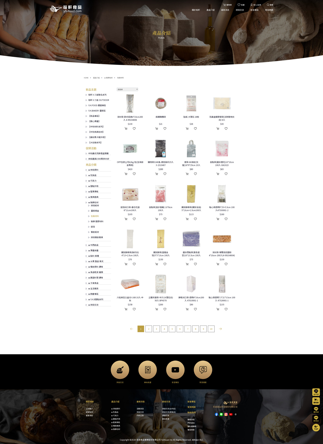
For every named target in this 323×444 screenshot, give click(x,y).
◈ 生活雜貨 (93, 288)
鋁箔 (93, 226)
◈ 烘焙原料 (93, 169)
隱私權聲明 (191, 426)
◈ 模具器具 (93, 196)
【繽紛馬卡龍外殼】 (97, 137)
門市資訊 (191, 423)
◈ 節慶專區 (93, 293)
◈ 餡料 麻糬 (93, 255)
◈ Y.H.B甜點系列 (95, 299)
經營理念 (89, 412)
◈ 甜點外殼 (93, 186)
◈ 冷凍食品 (93, 282)
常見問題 (269, 9)
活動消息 (140, 408)
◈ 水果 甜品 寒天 (95, 261)
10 (211, 328)
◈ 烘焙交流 (93, 304)
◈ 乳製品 (92, 175)
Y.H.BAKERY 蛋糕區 (97, 110)
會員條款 (191, 429)
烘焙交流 (240, 9)
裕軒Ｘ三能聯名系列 (97, 94)
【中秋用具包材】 (96, 131)
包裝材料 (120, 77)
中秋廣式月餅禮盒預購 (98, 153)
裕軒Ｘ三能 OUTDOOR (98, 99)
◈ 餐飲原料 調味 (95, 266)
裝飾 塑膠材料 (97, 221)
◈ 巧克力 (92, 180)
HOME (86, 77)
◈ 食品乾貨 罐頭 (95, 272)
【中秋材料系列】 (96, 126)
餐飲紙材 (95, 231)
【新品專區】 (94, 115)
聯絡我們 (191, 412)
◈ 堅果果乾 (93, 191)
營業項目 (89, 415)
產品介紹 (211, 9)
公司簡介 (89, 408)
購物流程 (191, 419)
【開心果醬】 (94, 121)
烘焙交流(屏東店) (169, 412)
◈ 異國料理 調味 (95, 277)
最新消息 (225, 9)
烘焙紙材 (95, 205)
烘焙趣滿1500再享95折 (98, 158)
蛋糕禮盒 (95, 210)
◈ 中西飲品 (93, 244)
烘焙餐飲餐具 (97, 237)
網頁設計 (195, 440)
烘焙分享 (165, 415)
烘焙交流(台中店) (169, 408)
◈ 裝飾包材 (108, 77)
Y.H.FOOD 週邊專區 (97, 105)
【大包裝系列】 (95, 142)
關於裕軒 (196, 9)
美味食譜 (165, 419)
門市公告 (140, 415)
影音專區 (254, 9)
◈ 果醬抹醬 (93, 250)
